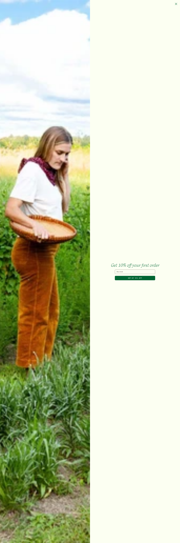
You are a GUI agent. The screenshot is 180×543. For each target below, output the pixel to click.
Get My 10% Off (135, 278)
